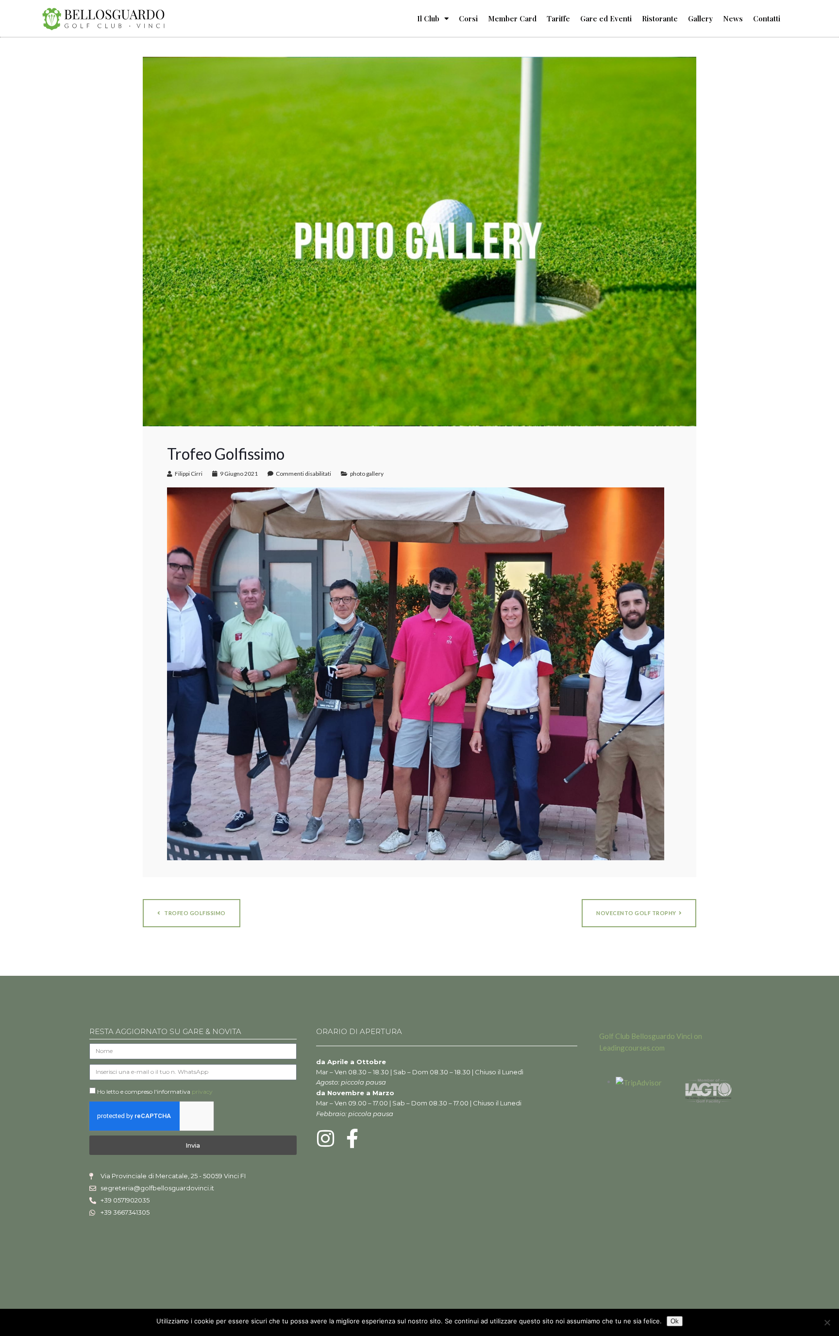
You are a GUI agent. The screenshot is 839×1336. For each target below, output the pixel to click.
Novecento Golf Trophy (636, 913)
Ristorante (660, 18)
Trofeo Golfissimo (194, 913)
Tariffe (558, 18)
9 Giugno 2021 (239, 473)
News (733, 18)
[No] (827, 1322)
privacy (202, 1091)
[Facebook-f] (352, 1138)
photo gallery (367, 473)
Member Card (512, 18)
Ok (675, 1321)
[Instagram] (326, 1138)
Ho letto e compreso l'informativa (155, 1091)
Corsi (468, 18)
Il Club (428, 18)
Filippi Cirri (188, 473)
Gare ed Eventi (606, 18)
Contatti (766, 18)
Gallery (700, 18)
